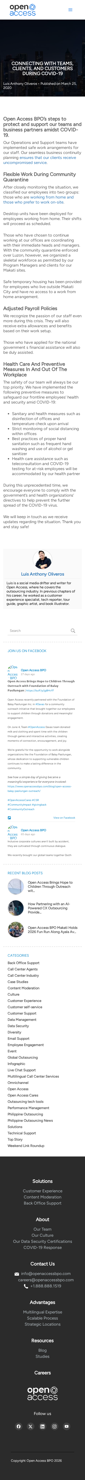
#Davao (40, 704)
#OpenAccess (36, 727)
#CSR (35, 800)
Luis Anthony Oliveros (20, 84)
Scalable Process (42, 1318)
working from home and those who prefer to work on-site (38, 200)
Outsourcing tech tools (25, 1102)
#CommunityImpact (19, 804)
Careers (42, 1373)
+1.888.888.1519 (45, 1285)
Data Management (22, 1020)
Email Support (18, 1038)
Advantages (42, 1302)
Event (12, 1051)
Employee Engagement (26, 1045)
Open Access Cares (23, 1095)
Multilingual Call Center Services (33, 1076)
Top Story (15, 1139)
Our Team (42, 1229)
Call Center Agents (22, 969)
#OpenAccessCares (19, 800)
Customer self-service (25, 1007)
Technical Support (22, 1133)
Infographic (16, 1064)
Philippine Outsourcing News (30, 1120)
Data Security (18, 1026)
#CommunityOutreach (21, 809)
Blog (42, 1350)
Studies (42, 1356)
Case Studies (18, 982)
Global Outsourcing (23, 1057)
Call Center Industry (23, 975)
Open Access (18, 1089)
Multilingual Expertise (42, 1312)
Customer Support (22, 1013)
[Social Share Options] (10, 818)
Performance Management (28, 1108)
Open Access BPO (33, 670)
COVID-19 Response (43, 1247)
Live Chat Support (22, 1070)
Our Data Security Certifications (42, 1241)
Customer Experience (24, 1001)
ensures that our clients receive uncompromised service (39, 160)
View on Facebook (63, 817)
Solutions (15, 1127)
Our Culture (42, 1235)
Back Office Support (23, 963)
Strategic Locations (43, 1324)
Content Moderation (23, 988)
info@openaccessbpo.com (46, 1273)
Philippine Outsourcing (25, 1114)
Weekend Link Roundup (26, 1146)
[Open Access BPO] (42, 1393)
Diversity (14, 1032)
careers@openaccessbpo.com (46, 1279)
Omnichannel (18, 1083)
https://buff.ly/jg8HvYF (40, 690)
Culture (13, 994)
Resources (42, 1340)
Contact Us (43, 1264)
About (42, 1219)
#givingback (39, 804)
